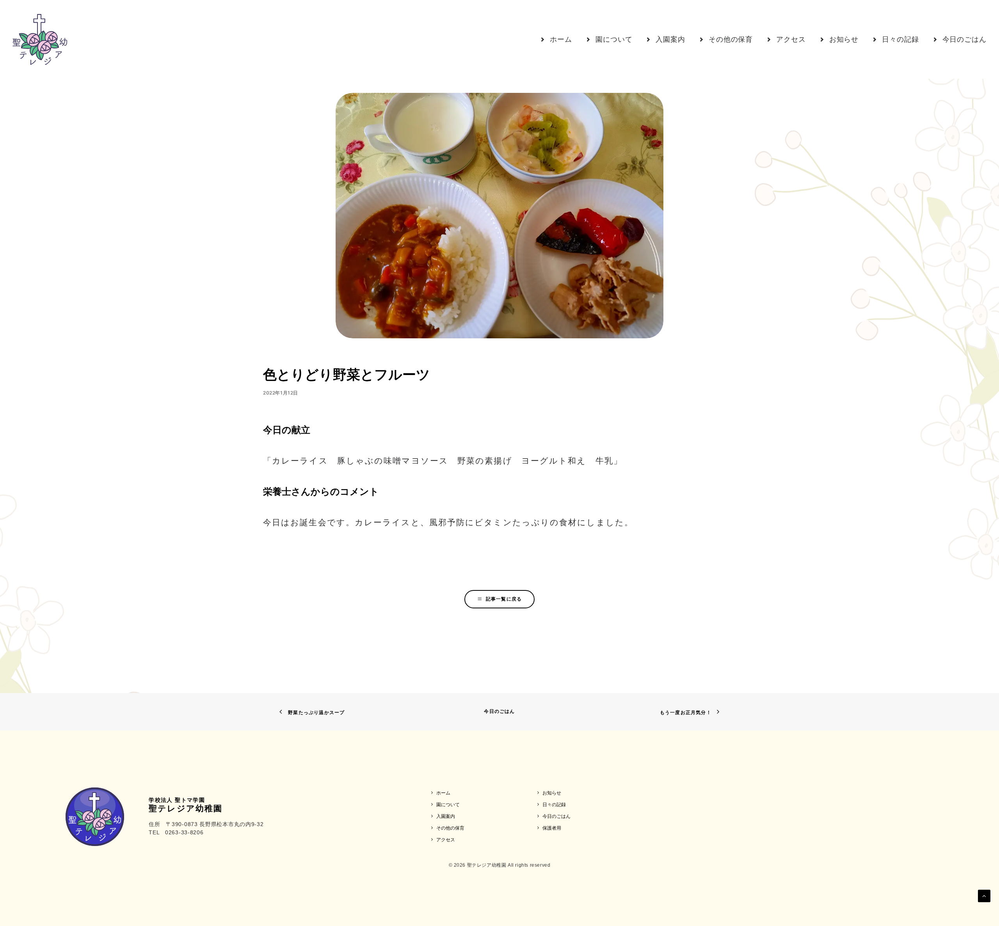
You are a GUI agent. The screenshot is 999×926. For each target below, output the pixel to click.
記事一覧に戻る (504, 599)
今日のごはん (499, 711)
